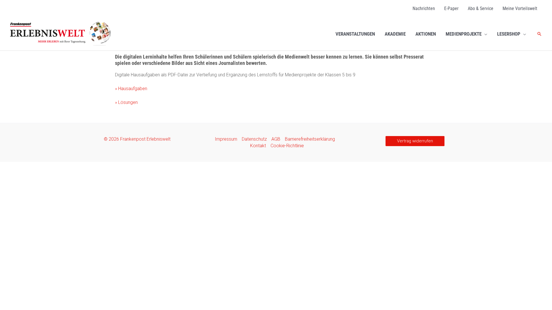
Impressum (226, 139)
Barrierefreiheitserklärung (310, 139)
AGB (275, 139)
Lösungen (126, 102)
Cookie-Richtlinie (287, 145)
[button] (484, 34)
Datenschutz (254, 139)
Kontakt (258, 145)
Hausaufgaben (131, 88)
